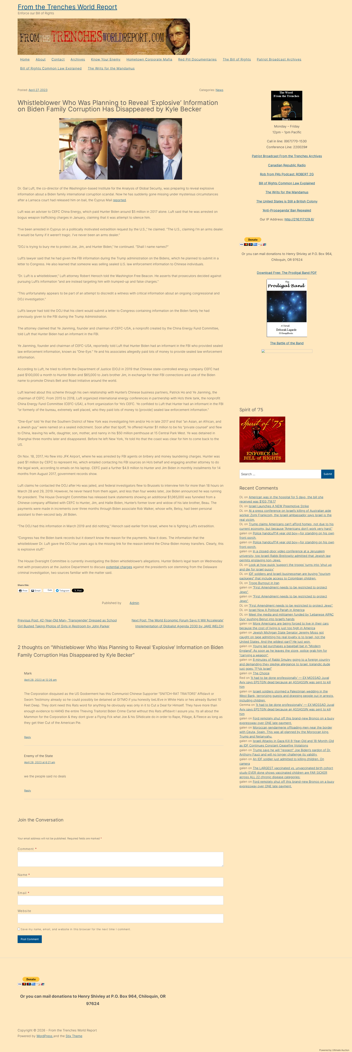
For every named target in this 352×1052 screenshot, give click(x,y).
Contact (58, 59)
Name (22, 875)
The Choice (261, 673)
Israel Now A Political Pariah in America (277, 610)
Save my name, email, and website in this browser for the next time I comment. (76, 929)
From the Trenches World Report (67, 7)
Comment (27, 849)
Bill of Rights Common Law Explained (51, 68)
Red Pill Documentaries (197, 59)
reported (119, 200)
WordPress (44, 1036)
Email (22, 893)
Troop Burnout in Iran (264, 583)
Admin (134, 603)
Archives (78, 59)
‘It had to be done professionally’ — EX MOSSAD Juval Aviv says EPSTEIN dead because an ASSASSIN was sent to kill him (285, 682)
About (41, 59)
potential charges (119, 567)
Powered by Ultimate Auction (334, 1050)
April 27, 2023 (38, 90)
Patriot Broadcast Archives (279, 59)
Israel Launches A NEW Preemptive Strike (279, 506)
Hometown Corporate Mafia (149, 59)
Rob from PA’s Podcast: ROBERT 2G (287, 174)
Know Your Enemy (106, 59)
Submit (328, 473)
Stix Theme (74, 1036)
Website (24, 911)
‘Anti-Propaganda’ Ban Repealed (287, 210)
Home (25, 59)
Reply (27, 737)
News (219, 90)
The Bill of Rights (237, 59)
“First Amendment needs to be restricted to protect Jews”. (291, 605)
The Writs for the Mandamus (111, 68)
